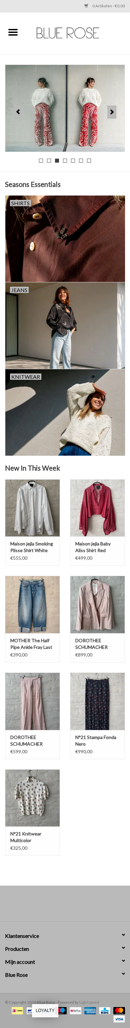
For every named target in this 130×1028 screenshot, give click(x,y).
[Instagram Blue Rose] (71, 906)
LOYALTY (45, 1010)
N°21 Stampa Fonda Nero (95, 740)
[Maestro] (60, 1010)
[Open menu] (13, 32)
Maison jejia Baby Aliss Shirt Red (93, 547)
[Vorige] (18, 112)
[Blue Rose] (78, 32)
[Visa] (118, 1018)
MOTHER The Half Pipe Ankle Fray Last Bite (31, 644)
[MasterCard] (118, 1010)
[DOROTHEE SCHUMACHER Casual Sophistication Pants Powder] (32, 701)
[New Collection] (65, 108)
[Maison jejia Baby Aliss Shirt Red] (97, 508)
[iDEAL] (16, 1010)
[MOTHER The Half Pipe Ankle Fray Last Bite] (32, 604)
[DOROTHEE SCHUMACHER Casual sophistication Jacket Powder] (97, 604)
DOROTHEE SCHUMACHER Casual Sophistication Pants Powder (32, 740)
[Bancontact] (31, 1010)
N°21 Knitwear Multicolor (25, 837)
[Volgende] (111, 112)
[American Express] (89, 1010)
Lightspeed (89, 1002)
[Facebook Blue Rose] (59, 906)
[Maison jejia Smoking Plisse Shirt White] (32, 508)
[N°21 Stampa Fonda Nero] (97, 701)
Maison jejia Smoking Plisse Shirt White (31, 547)
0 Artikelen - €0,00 (108, 5)
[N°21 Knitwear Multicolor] (32, 798)
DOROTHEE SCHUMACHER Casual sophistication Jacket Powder (97, 644)
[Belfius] (74, 1010)
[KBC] (104, 1010)
